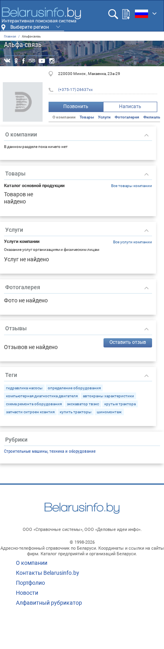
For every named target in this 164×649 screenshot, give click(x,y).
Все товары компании (131, 185)
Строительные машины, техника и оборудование (50, 451)
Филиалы (152, 117)
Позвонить (75, 106)
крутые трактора (120, 404)
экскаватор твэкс (83, 404)
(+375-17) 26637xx (75, 89)
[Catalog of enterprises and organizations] (41, 15)
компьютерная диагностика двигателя (42, 396)
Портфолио (30, 583)
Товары (87, 117)
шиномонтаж (109, 412)
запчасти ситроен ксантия (30, 412)
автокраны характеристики (108, 396)
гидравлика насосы (24, 388)
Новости (27, 593)
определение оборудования (74, 388)
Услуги (104, 117)
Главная (10, 36)
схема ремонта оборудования (34, 404)
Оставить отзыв (127, 342)
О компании (31, 563)
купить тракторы (76, 412)
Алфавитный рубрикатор (49, 603)
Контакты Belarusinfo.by (47, 573)
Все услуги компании (132, 242)
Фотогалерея (127, 117)
